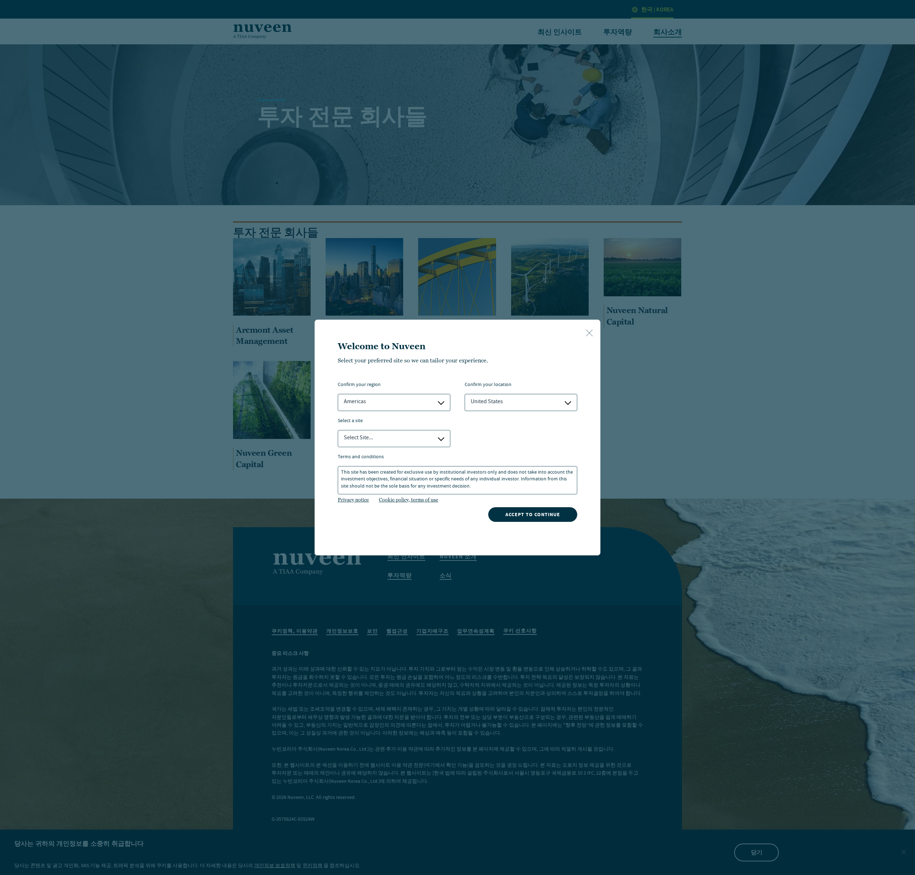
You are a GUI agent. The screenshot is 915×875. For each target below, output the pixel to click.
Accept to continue (532, 514)
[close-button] (589, 333)
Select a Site (350, 421)
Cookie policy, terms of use (408, 500)
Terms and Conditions (361, 457)
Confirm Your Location (488, 385)
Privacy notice (353, 500)
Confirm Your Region (359, 385)
